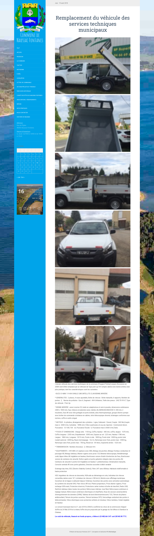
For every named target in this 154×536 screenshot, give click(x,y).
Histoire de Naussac (23, 117)
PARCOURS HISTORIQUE (24, 91)
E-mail (19, 74)
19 (37, 163)
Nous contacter (22, 112)
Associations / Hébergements (26, 99)
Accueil (19, 52)
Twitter (19, 65)
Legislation (20, 78)
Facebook (20, 56)
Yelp (18, 48)
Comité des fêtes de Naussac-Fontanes (29, 95)
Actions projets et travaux (26, 87)
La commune (21, 61)
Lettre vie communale (24, 82)
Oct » (22, 177)
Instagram (20, 69)
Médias (19, 104)
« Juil (18, 177)
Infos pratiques (22, 108)
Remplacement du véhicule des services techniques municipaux (93, 23)
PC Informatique (111, 532)
